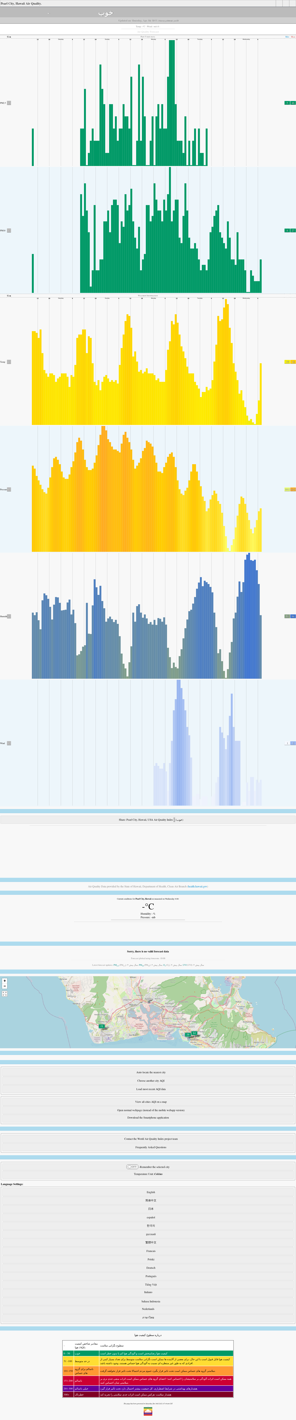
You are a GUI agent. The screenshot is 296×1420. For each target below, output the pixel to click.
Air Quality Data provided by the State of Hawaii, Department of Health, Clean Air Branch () (148, 886)
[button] (188, 1036)
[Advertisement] (103, 851)
